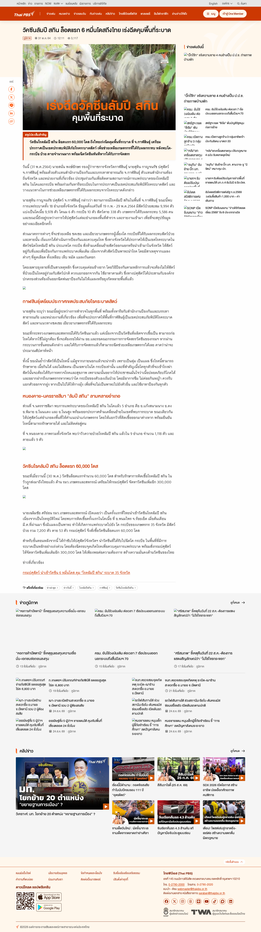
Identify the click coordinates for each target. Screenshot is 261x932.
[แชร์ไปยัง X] (11, 97)
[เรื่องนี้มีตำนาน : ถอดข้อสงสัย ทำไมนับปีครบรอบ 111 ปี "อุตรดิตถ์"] (133, 769)
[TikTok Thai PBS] (215, 901)
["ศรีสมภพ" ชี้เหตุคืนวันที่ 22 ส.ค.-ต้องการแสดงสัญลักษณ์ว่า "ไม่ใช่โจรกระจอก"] (209, 629)
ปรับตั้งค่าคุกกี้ (120, 879)
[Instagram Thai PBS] (182, 901)
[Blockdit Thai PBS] (223, 901)
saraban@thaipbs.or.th (212, 893)
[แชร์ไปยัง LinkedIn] (11, 113)
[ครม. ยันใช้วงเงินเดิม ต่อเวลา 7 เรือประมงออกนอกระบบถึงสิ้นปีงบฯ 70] (193, 112)
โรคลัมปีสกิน (85, 588)
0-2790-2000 (177, 884)
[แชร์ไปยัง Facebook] (11, 89)
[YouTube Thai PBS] (206, 901)
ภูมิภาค (27, 38)
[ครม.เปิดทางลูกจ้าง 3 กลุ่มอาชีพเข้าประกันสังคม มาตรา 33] (193, 140)
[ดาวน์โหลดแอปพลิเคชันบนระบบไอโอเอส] (49, 896)
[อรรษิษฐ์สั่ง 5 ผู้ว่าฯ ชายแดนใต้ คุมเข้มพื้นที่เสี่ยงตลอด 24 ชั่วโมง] (31, 726)
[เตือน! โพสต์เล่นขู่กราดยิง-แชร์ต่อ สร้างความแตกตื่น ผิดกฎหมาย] (224, 812)
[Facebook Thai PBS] (166, 901)
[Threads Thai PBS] (190, 901)
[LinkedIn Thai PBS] (231, 901)
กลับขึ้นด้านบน (232, 862)
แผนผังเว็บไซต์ (23, 873)
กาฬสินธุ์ (104, 588)
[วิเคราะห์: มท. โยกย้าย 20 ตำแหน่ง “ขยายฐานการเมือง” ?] (62, 783)
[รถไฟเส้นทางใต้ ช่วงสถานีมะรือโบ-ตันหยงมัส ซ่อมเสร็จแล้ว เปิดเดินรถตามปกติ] (147, 706)
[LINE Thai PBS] (198, 901)
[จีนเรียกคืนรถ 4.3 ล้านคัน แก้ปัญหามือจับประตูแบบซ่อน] (178, 812)
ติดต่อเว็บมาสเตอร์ (91, 879)
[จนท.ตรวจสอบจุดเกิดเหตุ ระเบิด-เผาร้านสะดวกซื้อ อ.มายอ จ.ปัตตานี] (147, 686)
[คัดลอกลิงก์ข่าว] (11, 121)
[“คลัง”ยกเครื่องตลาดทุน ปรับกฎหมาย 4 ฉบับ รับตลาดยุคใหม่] (193, 153)
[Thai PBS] (24, 13)
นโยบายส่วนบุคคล (57, 873)
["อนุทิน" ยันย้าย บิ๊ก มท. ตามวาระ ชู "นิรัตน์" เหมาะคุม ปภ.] (193, 167)
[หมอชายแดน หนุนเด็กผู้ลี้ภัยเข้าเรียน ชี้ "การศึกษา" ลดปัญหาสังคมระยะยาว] (147, 726)
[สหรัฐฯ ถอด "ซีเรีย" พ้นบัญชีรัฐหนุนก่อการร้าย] (193, 126)
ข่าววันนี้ (67, 588)
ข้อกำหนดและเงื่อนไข (91, 873)
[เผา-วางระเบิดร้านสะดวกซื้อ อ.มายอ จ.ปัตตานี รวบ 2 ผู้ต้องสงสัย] (31, 706)
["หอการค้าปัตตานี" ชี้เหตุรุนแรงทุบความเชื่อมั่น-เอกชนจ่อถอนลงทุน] (51, 629)
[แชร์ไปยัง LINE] (11, 105)
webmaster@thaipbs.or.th (192, 889)
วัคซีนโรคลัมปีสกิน (125, 588)
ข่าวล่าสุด (51, 588)
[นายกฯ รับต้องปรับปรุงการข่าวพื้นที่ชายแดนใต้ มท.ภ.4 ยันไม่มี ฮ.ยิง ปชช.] (193, 181)
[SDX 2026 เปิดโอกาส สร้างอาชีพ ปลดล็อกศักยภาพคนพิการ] (224, 769)
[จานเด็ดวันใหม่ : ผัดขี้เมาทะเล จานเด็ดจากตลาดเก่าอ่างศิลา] (133, 812)
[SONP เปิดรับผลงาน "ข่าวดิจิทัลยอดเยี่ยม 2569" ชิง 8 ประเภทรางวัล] (193, 211)
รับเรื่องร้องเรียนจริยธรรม (126, 873)
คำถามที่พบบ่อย (24, 879)
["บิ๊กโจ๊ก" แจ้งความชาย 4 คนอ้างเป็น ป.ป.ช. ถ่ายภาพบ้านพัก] (218, 72)
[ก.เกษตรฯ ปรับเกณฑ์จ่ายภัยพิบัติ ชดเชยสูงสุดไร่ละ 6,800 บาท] (31, 686)
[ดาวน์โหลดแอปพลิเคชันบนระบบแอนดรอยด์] (49, 907)
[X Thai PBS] (174, 901)
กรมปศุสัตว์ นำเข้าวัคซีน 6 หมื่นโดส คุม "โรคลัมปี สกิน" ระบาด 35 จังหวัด (76, 573)
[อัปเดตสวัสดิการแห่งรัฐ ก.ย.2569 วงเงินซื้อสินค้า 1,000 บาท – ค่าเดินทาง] (193, 195)
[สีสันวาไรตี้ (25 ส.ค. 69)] (178, 769)
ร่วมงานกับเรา (55, 879)
